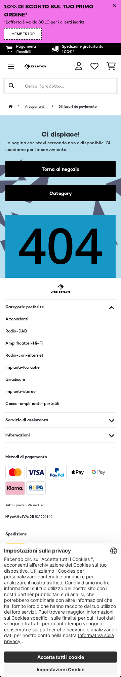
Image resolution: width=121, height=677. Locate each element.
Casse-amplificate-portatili (32, 403)
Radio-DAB (16, 331)
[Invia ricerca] (11, 86)
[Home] (17, 106)
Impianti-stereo (20, 391)
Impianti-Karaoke (22, 367)
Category (60, 193)
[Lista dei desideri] (94, 66)
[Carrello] (111, 66)
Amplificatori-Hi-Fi (24, 343)
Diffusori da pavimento (77, 106)
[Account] (78, 66)
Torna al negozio (60, 169)
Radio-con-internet (24, 355)
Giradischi (15, 379)
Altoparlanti (35, 106)
